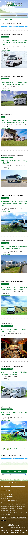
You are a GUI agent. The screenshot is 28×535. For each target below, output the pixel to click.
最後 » (24, 448)
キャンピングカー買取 (5, 500)
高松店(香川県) (6, 510)
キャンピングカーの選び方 (6, 157)
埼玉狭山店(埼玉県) (14, 504)
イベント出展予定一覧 (17, 512)
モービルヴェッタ (7, 486)
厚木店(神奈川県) (11, 506)
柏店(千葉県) (4, 506)
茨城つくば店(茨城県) (6, 504)
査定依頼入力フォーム (15, 500)
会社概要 (2, 517)
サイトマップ (7, 517)
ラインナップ (3, 484)
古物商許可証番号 (22, 517)
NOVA (18, 486)
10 (14, 448)
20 (16, 448)
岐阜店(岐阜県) (5, 508)
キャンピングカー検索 (5, 490)
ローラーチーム (14, 486)
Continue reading (5, 50)
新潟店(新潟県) (17, 506)
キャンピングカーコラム (6, 512)
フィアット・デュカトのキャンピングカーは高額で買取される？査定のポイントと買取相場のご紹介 (14, 42)
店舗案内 (2, 502)
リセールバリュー (5, 37)
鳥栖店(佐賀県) (12, 510)
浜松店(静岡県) (11, 508)
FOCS (2, 486)
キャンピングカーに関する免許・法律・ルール (12, 26)
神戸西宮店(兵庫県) (18, 508)
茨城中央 (2, 498)
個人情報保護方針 (14, 517)
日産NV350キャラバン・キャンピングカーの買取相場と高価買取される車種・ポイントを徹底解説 (14, 203)
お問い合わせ (8, 514)
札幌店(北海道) (8, 502)
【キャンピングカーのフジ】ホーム (8, 482)
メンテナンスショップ (5, 492)
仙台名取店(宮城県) (15, 502)
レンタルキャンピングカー (6, 494)
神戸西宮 (8, 498)
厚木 (5, 498)
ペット (2, 117)
